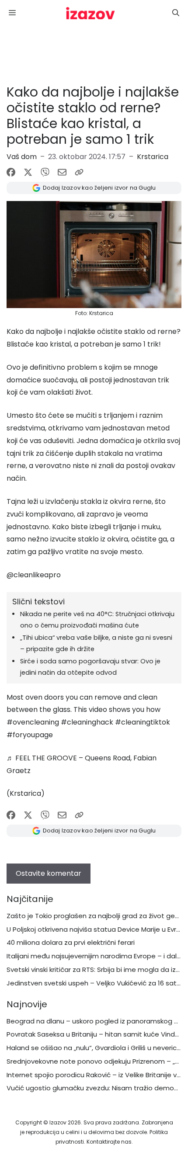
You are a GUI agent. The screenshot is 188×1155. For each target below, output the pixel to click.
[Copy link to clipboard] (79, 172)
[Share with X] (28, 172)
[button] (176, 13)
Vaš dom (22, 157)
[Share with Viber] (45, 172)
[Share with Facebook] (11, 172)
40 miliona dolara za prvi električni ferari (71, 942)
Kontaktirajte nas (109, 1141)
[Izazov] (90, 13)
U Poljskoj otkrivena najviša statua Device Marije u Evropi (96, 929)
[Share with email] (62, 172)
